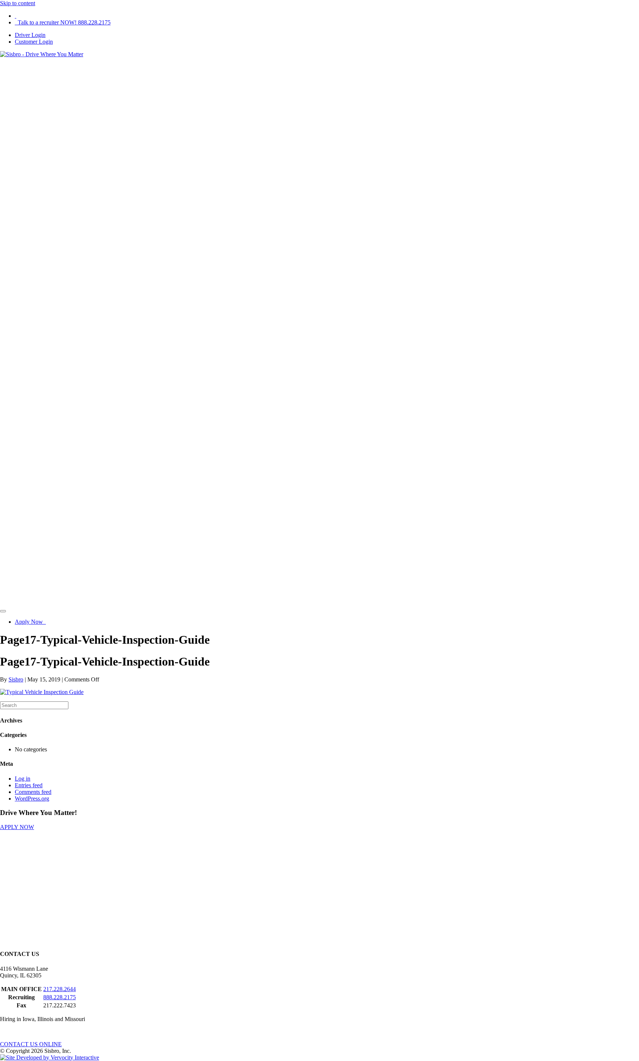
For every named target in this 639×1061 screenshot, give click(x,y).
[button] (17, 827)
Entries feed (29, 785)
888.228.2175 (59, 997)
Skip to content (17, 3)
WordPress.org (32, 798)
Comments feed (33, 792)
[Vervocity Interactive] (49, 1057)
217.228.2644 (59, 989)
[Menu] (3, 611)
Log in (22, 778)
